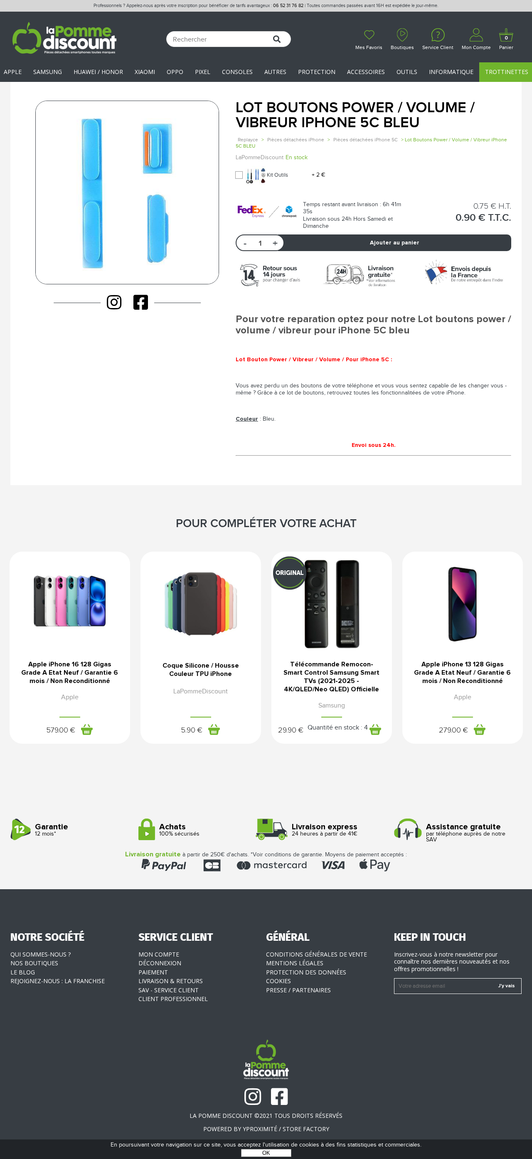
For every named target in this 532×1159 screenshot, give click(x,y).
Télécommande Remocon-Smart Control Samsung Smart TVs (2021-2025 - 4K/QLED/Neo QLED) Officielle (331, 677)
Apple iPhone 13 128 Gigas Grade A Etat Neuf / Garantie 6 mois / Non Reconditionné (462, 672)
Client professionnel (173, 999)
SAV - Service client (168, 990)
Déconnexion (159, 963)
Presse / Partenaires (298, 990)
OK (266, 1153)
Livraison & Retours (170, 981)
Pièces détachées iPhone (295, 140)
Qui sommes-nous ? (40, 954)
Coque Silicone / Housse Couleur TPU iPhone (201, 669)
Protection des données (306, 972)
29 (290, 730)
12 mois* (51, 830)
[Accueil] (64, 39)
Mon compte (158, 954)
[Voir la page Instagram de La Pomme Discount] (114, 302)
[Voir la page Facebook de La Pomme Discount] (140, 302)
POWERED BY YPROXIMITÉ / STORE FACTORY (266, 1129)
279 (453, 730)
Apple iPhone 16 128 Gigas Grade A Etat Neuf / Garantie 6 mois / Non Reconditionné (69, 672)
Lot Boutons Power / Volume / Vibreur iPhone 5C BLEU (355, 115)
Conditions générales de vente (316, 954)
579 (60, 730)
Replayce (248, 140)
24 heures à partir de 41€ (324, 830)
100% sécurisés (179, 830)
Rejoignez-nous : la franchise (57, 981)
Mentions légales (294, 963)
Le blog (22, 972)
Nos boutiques (34, 963)
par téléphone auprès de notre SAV (465, 833)
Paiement (153, 972)
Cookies (278, 981)
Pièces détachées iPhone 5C (365, 140)
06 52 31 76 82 (288, 5)
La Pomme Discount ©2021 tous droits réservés (266, 1116)
